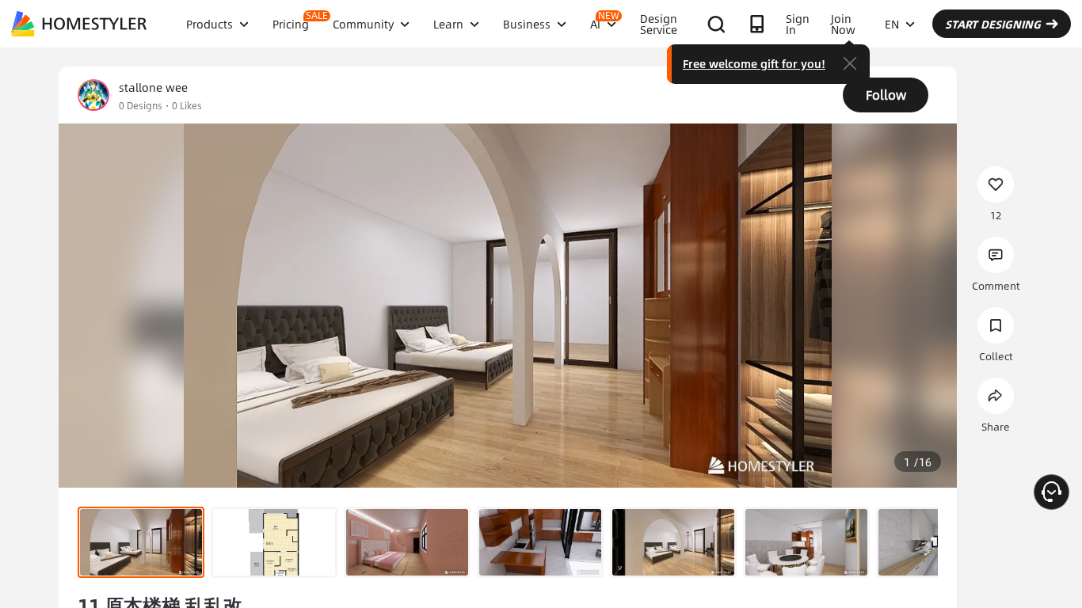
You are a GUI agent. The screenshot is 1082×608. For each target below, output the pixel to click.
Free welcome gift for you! (754, 63)
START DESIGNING (993, 23)
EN (892, 23)
